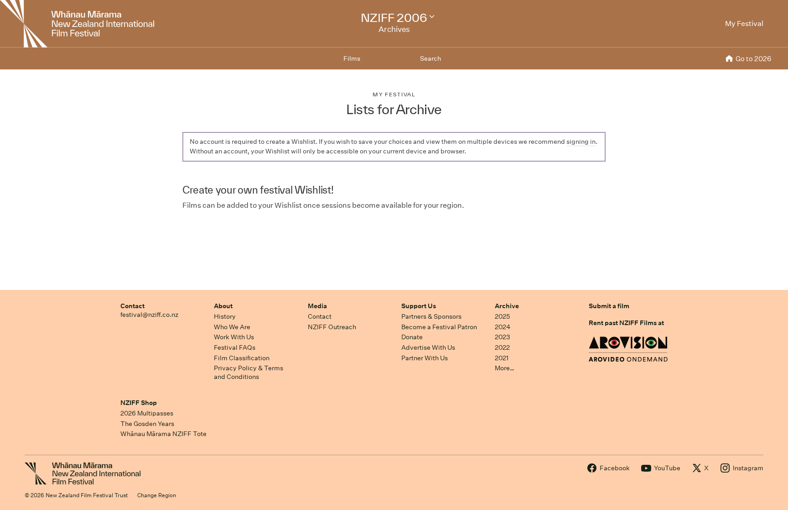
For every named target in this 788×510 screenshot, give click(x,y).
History (225, 316)
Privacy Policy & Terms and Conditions (248, 372)
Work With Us (234, 337)
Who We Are (232, 327)
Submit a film (609, 306)
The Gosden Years (147, 424)
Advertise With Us (428, 347)
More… (504, 368)
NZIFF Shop (138, 403)
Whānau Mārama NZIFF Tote (163, 434)
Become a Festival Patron (439, 327)
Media (317, 306)
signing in (581, 141)
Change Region (156, 495)
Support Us (418, 306)
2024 (502, 327)
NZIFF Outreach (332, 327)
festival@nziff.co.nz (149, 314)
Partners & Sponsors (431, 316)
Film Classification (242, 358)
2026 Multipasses (146, 413)
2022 (502, 347)
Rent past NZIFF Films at (626, 323)
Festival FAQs (234, 347)
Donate (412, 337)
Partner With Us (424, 358)
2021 (501, 358)
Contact (132, 306)
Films (351, 58)
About (223, 306)
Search (430, 58)
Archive (507, 306)
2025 (502, 316)
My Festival (394, 94)
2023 (502, 337)
